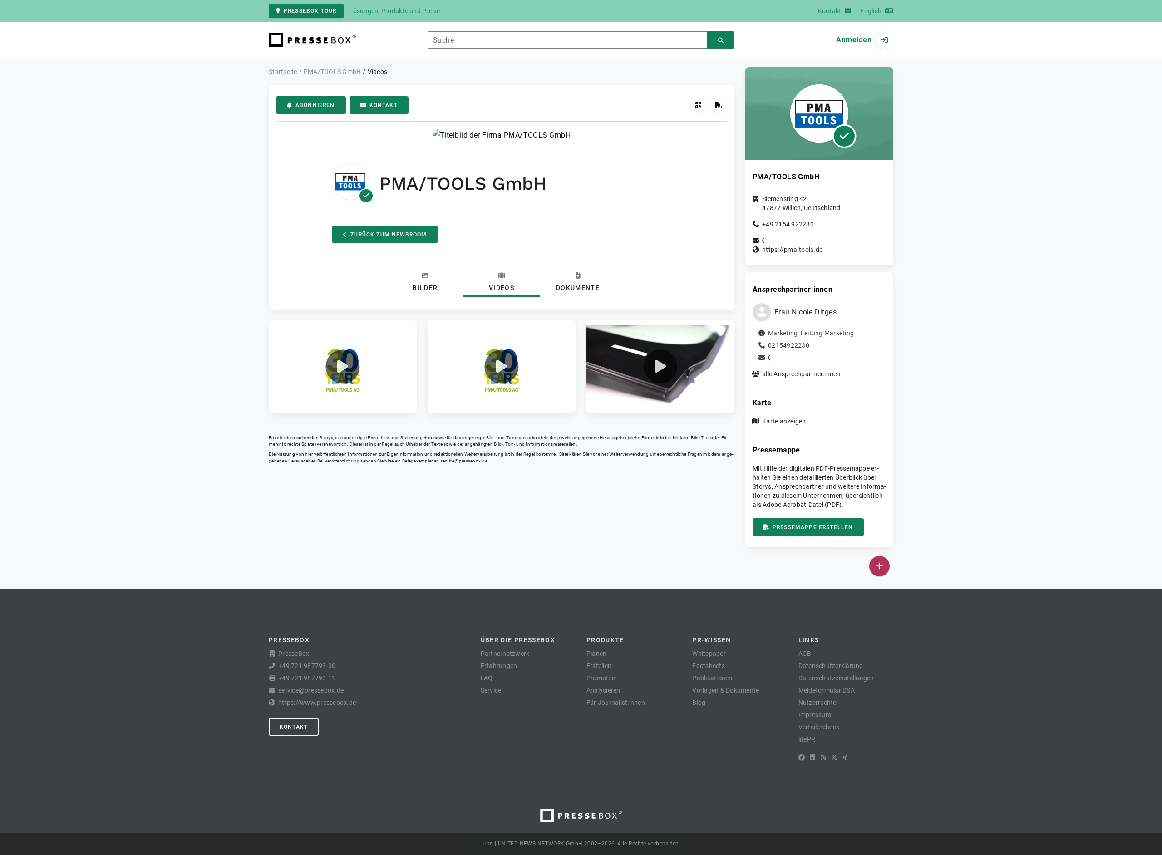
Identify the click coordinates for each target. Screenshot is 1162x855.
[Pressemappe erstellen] (718, 105)
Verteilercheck (819, 727)
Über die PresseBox (518, 640)
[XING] (844, 757)
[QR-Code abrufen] (698, 105)
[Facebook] (801, 757)
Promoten (600, 678)
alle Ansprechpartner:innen (801, 374)
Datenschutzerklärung (830, 665)
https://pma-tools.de (792, 249)
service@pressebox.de (463, 460)
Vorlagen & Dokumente (725, 690)
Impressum (814, 714)
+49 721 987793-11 (306, 678)
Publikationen (712, 678)
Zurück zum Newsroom (388, 234)
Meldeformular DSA (826, 690)
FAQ (487, 678)
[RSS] (823, 757)
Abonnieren (315, 105)
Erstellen (598, 665)
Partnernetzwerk (505, 653)
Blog (698, 702)
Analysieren (603, 690)
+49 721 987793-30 (306, 665)
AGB (805, 653)
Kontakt (383, 105)
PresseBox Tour (310, 11)
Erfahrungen (499, 665)
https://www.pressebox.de (317, 702)
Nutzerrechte (817, 702)
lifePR (807, 739)
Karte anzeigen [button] (784, 421)
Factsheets (708, 665)
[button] (343, 366)
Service (491, 690)
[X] (834, 757)
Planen (596, 653)
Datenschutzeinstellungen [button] (836, 678)
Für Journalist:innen (615, 702)
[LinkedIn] (812, 757)
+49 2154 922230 (788, 224)
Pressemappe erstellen (813, 527)
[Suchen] (720, 40)
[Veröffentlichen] (879, 566)
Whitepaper (709, 653)
